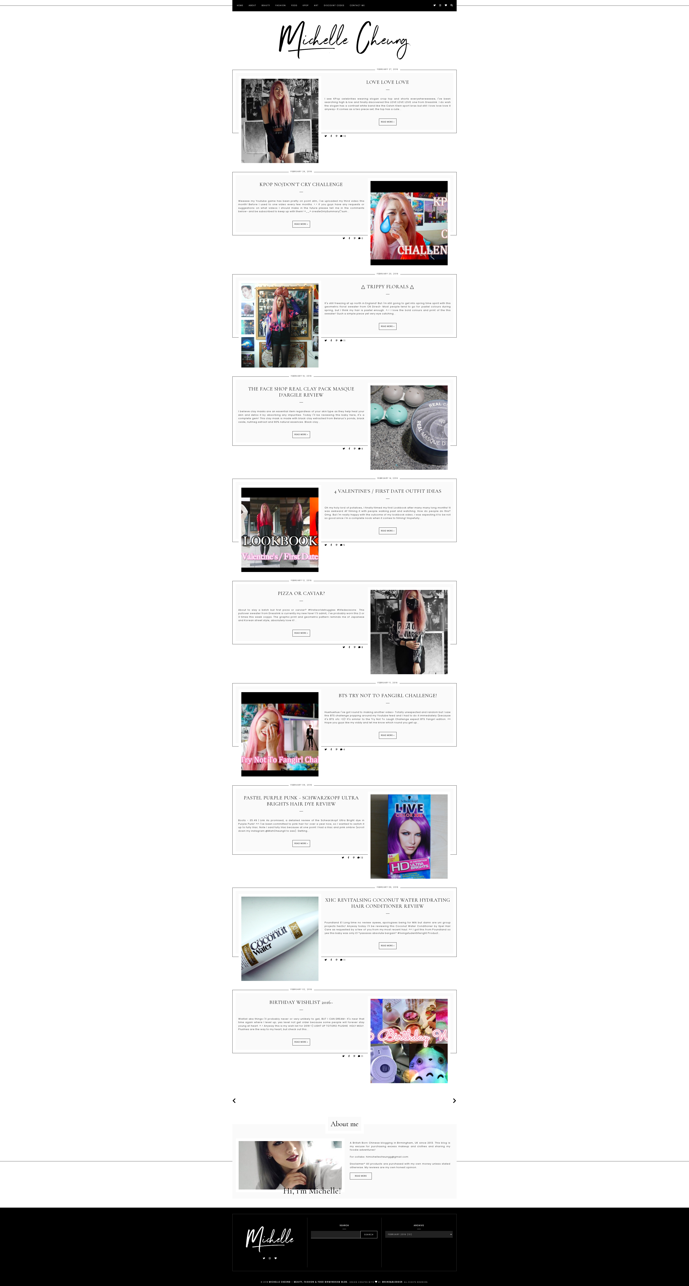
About (252, 5)
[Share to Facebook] (332, 136)
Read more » (388, 122)
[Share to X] (326, 136)
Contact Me (357, 5)
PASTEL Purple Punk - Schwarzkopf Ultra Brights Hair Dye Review (301, 801)
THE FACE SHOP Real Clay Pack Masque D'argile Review (301, 392)
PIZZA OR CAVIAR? (301, 593)
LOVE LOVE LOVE (387, 82)
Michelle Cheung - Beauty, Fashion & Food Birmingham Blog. (308, 1282)
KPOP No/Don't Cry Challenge (301, 184)
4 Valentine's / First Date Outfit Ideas (387, 491)
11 (344, 340)
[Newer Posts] (235, 1101)
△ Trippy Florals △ (387, 287)
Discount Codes (334, 5)
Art (316, 5)
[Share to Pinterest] (337, 136)
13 (362, 857)
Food (294, 5)
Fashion (280, 5)
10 (344, 136)
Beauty (266, 5)
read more (361, 1176)
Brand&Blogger (392, 1282)
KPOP (306, 5)
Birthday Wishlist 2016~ (301, 1002)
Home (240, 5)
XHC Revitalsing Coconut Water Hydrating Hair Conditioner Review (387, 903)
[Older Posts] (454, 1101)
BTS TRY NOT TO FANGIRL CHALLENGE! (388, 696)
